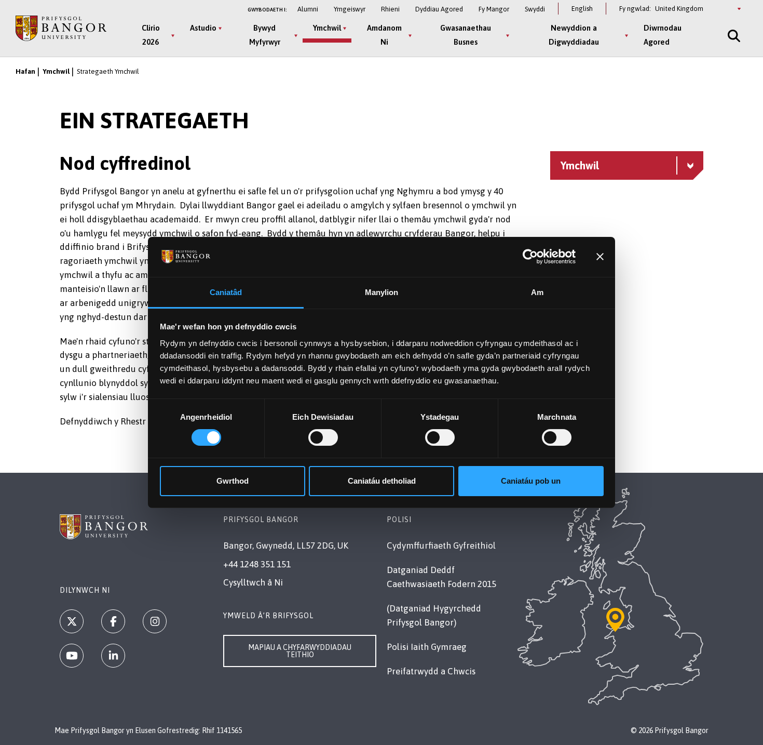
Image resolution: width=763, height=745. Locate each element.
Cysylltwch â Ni (253, 582)
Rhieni (390, 9)
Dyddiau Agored (439, 9)
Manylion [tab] (382, 292)
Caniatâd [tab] (226, 292)
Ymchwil (327, 27)
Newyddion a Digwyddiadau (574, 34)
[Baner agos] (600, 256)
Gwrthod (232, 480)
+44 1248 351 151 (257, 564)
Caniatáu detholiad (382, 480)
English (582, 8)
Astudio (203, 27)
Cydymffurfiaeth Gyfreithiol (441, 545)
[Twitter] (72, 621)
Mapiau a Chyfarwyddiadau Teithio (299, 651)
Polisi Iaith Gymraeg (427, 647)
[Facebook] (113, 621)
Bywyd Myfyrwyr (264, 34)
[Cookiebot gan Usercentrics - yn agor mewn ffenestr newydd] (530, 256)
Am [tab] (537, 292)
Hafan (25, 71)
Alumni (307, 9)
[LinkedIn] (113, 656)
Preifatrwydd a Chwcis (431, 671)
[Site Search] (733, 36)
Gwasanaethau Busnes (465, 34)
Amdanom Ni (384, 34)
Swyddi (535, 9)
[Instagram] (155, 621)
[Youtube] (72, 656)
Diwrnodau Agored (663, 34)
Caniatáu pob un (531, 480)
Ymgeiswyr (349, 9)
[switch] (323, 437)
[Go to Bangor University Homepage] (61, 28)
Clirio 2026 (151, 34)
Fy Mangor (494, 9)
